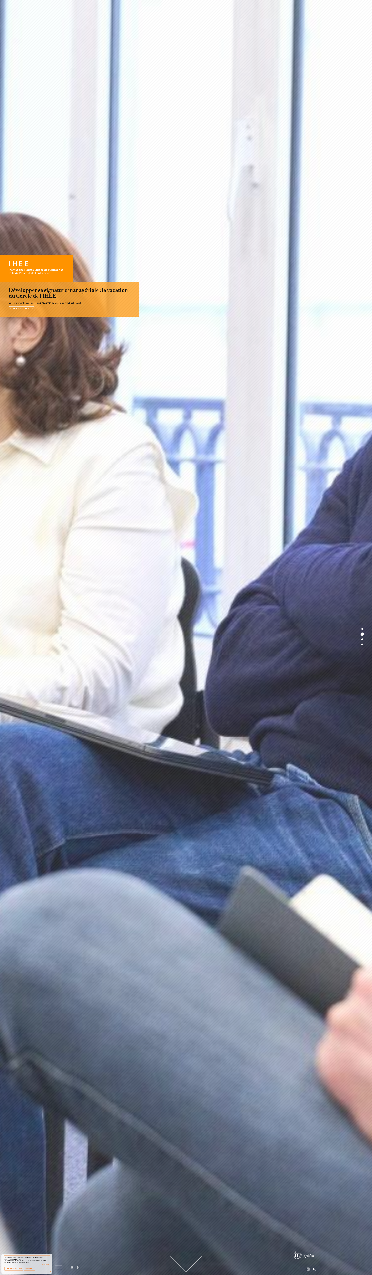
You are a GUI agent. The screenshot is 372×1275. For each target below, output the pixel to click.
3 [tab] (362, 639)
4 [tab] (362, 644)
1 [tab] (362, 629)
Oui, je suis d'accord (14, 1268)
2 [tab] (362, 634)
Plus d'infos (45, 1264)
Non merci (29, 1268)
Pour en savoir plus (22, 309)
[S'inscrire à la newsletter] (308, 1269)
